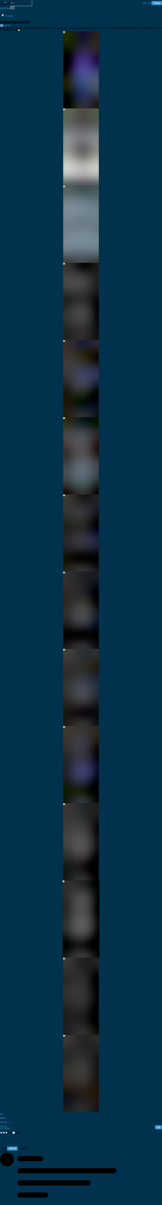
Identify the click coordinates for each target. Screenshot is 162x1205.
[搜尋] (12, 7)
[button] (147, 3)
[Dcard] (5, 3)
